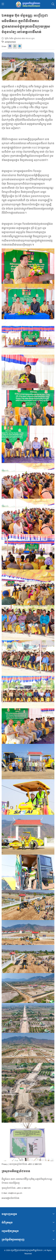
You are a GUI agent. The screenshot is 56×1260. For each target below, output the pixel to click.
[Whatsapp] (15, 46)
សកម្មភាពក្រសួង (10, 41)
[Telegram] (20, 46)
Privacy (5, 1164)
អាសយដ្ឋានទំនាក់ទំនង (10, 1198)
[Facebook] (10, 46)
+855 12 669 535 (35, 1164)
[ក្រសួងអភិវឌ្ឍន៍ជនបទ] (28, 4)
